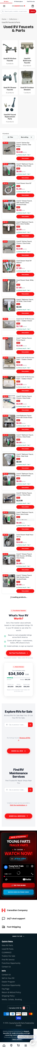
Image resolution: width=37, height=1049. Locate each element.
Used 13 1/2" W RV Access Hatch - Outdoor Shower (18, 326)
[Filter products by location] (11, 1045)
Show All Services (17, 816)
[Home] (18, 6)
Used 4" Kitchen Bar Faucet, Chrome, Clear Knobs (18, 151)
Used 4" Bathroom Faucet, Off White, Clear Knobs (18, 171)
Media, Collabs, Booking (12, 999)
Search (33, 11)
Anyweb (26, 1031)
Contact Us (6, 966)
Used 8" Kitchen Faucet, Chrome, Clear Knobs (18, 249)
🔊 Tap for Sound (18, 885)
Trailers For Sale (8, 956)
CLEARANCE (6, 952)
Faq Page (5, 989)
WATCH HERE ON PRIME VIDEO (18, 892)
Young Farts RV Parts (17, 1023)
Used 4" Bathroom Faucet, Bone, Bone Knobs (18, 521)
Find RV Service (31, 1)
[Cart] (33, 6)
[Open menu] (25, 1045)
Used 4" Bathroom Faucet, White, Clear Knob (18, 462)
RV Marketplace (18, 1)
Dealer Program (8, 981)
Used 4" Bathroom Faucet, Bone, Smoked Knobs (18, 481)
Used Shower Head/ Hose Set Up (18, 542)
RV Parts (6, 1)
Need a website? (17, 1039)
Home (4, 19)
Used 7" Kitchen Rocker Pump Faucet (18, 345)
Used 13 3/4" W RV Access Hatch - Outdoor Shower (18, 384)
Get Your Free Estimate (17, 653)
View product (25, 158)
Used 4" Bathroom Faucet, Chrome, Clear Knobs (18, 442)
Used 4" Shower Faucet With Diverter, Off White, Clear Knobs (18, 562)
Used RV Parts (7, 949)
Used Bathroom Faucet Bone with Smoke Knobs (18, 423)
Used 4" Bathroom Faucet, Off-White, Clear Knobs (18, 307)
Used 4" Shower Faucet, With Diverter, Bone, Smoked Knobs (18, 209)
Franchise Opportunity (11, 963)
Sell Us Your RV (8, 978)
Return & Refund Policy (11, 992)
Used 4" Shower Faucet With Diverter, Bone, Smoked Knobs (18, 584)
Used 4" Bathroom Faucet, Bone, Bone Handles (18, 229)
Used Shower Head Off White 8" (18, 268)
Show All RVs (17, 751)
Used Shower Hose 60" (18, 190)
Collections (13, 19)
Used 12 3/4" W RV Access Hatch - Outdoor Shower (18, 365)
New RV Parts (7, 945)
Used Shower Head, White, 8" (18, 287)
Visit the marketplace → (18, 805)
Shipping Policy (8, 996)
